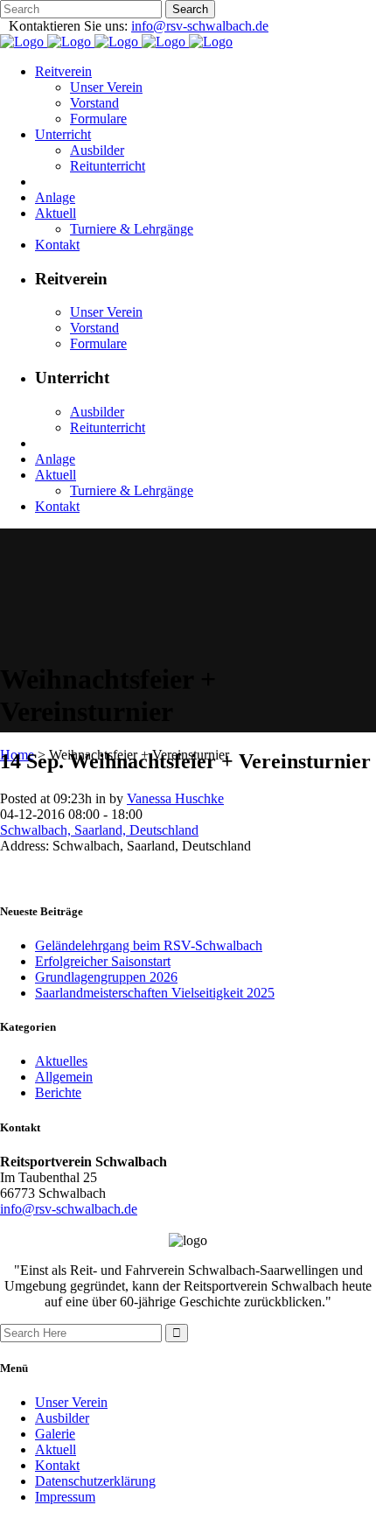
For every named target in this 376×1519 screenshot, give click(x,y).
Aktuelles (61, 1061)
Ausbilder (62, 1417)
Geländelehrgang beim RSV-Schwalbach (148, 945)
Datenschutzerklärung (95, 1481)
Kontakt (57, 1465)
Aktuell (55, 1449)
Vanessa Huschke (175, 798)
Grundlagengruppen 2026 (106, 977)
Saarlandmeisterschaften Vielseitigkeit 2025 (155, 992)
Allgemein (64, 1076)
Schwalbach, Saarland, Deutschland (99, 829)
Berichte (58, 1092)
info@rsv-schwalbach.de (199, 25)
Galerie (55, 1433)
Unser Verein (71, 1402)
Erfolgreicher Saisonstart (103, 961)
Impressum (65, 1496)
